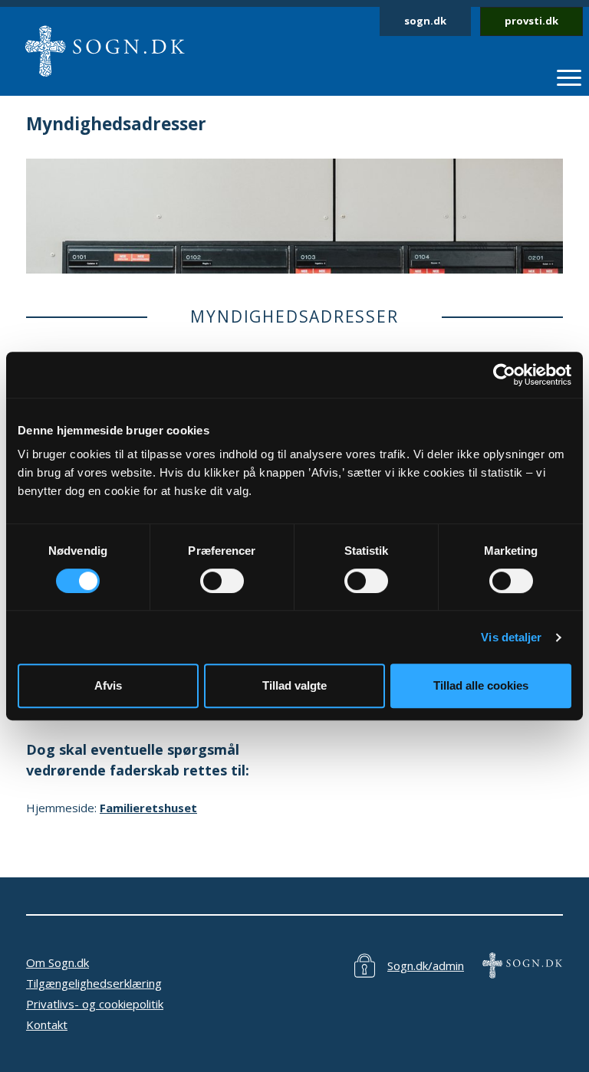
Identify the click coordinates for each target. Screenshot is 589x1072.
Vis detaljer (511, 637)
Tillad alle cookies (480, 685)
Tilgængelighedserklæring (94, 983)
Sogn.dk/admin (425, 965)
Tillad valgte (294, 685)
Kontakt (46, 1024)
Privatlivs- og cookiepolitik (94, 1003)
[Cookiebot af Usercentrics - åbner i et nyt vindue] (504, 374)
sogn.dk (425, 21)
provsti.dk (531, 21)
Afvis (108, 685)
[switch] (222, 581)
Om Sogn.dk (57, 962)
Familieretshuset (148, 807)
